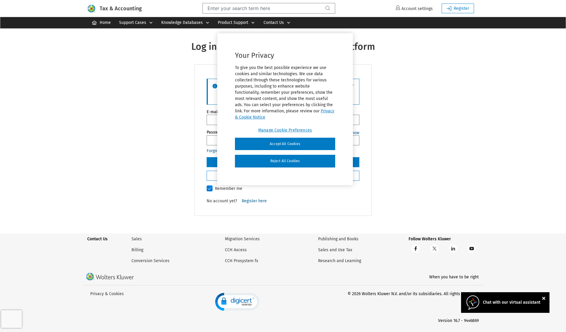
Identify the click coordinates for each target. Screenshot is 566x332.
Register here (254, 200)
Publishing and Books (338, 238)
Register (461, 8)
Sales (136, 238)
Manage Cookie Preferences (285, 130)
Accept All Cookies (285, 144)
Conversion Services (150, 260)
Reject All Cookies (285, 161)
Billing (137, 249)
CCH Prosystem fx (241, 260)
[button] (237, 301)
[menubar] (283, 23)
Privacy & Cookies (107, 293)
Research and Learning (339, 260)
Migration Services (242, 238)
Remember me (228, 188)
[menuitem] (101, 23)
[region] (285, 109)
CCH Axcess (236, 249)
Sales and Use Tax (335, 249)
